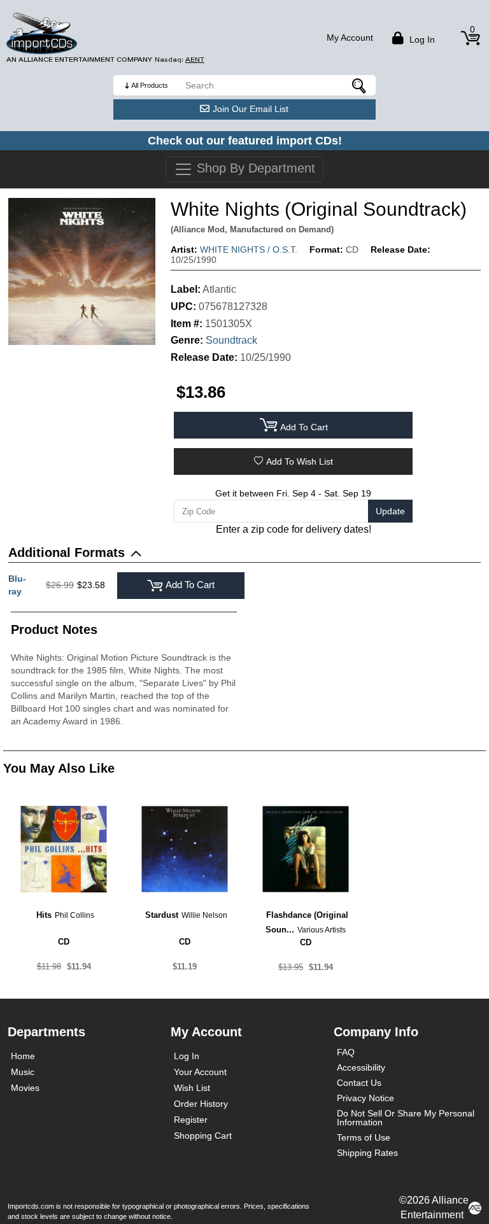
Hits (44, 915)
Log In (186, 1056)
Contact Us (359, 1083)
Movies (25, 1088)
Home (23, 1056)
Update (390, 511)
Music (22, 1072)
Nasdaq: (179, 59)
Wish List (192, 1088)
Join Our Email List (250, 109)
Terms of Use (363, 1137)
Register (191, 1120)
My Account (350, 37)
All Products (149, 85)
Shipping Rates (367, 1153)
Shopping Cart (203, 1135)
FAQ (346, 1052)
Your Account (200, 1072)
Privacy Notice (365, 1098)
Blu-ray (17, 584)
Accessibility (361, 1067)
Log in (421, 39)
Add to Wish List (299, 461)
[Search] (360, 85)
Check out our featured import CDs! (245, 140)
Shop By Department (254, 168)
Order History (201, 1104)
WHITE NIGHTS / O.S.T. (248, 249)
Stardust (161, 915)
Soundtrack (231, 340)
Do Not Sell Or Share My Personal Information (405, 1117)
